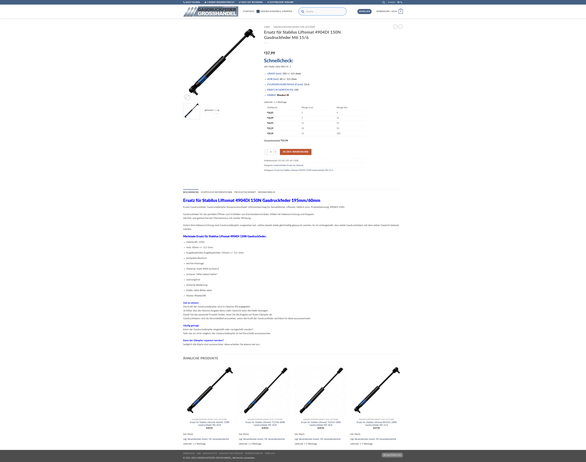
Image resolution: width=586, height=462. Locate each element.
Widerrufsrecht (254, 453)
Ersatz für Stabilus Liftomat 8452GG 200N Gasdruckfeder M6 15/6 (377, 423)
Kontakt (391, 2)
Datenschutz (210, 453)
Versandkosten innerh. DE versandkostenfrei (208, 439)
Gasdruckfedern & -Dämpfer (276, 11)
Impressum (189, 453)
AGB (199, 453)
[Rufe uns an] (401, 2)
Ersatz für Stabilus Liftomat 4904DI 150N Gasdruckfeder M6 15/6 (304, 170)
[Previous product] (400, 26)
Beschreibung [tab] (191, 192)
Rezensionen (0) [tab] (266, 192)
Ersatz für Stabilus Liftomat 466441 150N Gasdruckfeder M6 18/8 (209, 423)
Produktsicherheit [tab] (245, 192)
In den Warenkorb (295, 152)
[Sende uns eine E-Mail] (398, 2)
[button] (383, 2)
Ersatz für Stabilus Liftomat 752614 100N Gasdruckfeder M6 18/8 (321, 423)
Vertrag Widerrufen (392, 455)
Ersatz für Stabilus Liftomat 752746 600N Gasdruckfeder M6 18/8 (265, 423)
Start (267, 27)
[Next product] (395, 26)
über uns (270, 453)
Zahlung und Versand (231, 453)
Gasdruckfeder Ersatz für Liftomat (294, 27)
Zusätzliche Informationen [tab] (216, 192)
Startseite (248, 11)
